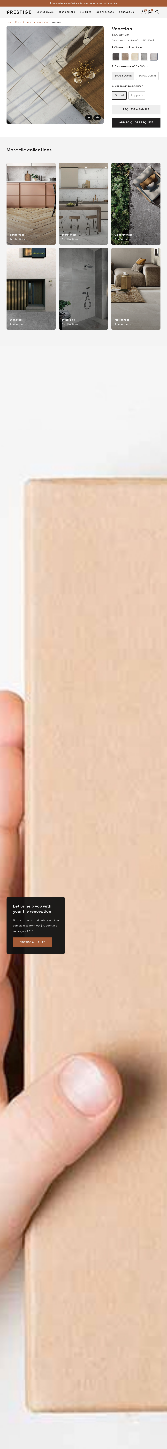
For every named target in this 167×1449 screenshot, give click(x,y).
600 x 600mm (123, 75)
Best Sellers (67, 12)
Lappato (137, 95)
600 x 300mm (147, 75)
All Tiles (85, 12)
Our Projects (105, 12)
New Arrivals (45, 12)
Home (10, 22)
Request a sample (136, 109)
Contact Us (126, 12)
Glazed (119, 95)
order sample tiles (84, 3)
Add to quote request (136, 122)
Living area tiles (41, 22)
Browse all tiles (32, 942)
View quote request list (150, 11)
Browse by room (23, 22)
